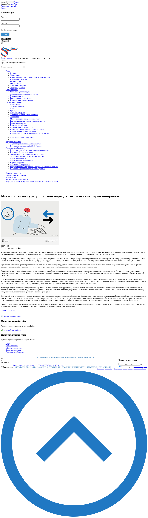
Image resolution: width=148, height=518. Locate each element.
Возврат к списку (8, 310)
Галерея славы (16, 81)
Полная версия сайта (9, 6)
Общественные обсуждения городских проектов (29, 150)
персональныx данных (140, 367)
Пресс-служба (11, 177)
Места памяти (15, 83)
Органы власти (12, 90)
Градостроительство (18, 123)
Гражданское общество (15, 148)
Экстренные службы (18, 86)
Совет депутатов (16, 96)
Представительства (13, 142)
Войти (3, 8)
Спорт (12, 108)
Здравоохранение (17, 106)
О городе (13, 73)
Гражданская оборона (18, 125)
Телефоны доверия (17, 88)
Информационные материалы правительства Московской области (32, 181)
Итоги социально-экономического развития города (30, 77)
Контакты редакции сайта (104, 369)
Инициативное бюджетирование (23, 131)
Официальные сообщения (16, 175)
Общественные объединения (21, 160)
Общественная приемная (20, 165)
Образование (15, 104)
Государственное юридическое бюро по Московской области (34, 167)
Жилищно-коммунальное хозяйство (24, 115)
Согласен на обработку (134, 367)
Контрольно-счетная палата (21, 98)
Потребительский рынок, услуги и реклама (27, 129)
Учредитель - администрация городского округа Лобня (130, 369)
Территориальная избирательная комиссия (27, 156)
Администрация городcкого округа (24, 94)
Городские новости (13, 173)
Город (8, 71)
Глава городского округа (20, 92)
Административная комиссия (21, 127)
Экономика (14, 117)
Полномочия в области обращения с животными (29, 133)
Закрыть (5, 41)
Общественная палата (18, 158)
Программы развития (18, 79)
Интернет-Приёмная (9, 45)
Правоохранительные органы (22, 100)
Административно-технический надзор (25, 144)
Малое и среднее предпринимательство (25, 119)
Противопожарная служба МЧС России (26, 146)
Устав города (15, 75)
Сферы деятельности (14, 102)
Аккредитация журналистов (17, 179)
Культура (13, 111)
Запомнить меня (10, 30)
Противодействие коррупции (21, 152)
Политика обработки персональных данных (27, 169)
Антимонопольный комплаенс (22, 138)
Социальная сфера (17, 113)
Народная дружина (17, 162)
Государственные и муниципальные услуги (27, 121)
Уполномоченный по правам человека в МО (27, 154)
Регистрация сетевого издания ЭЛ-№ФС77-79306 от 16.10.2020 (38, 365)
